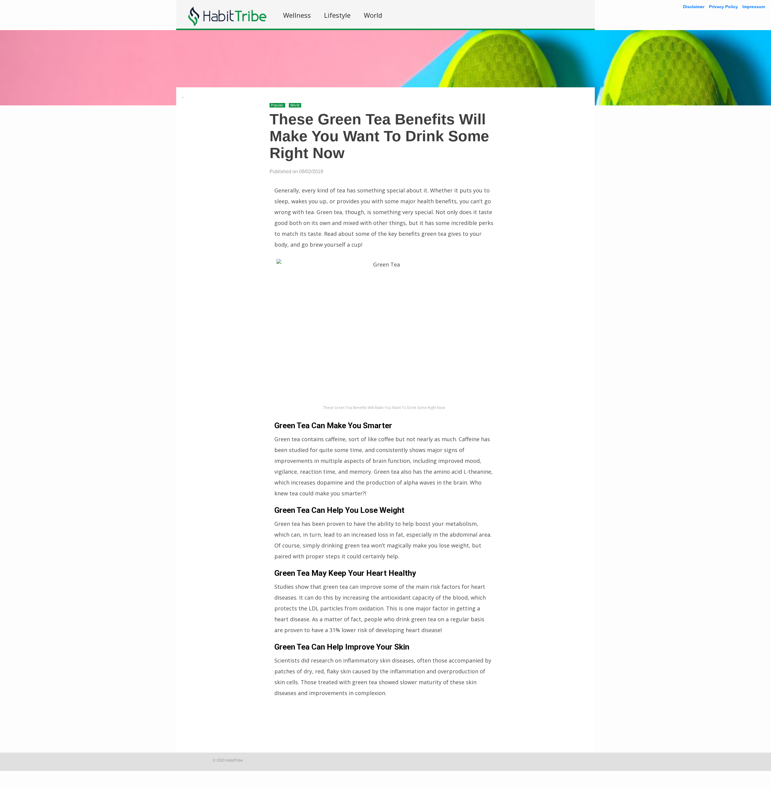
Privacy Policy (723, 6)
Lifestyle (337, 15)
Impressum (753, 6)
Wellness (297, 15)
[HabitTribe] (227, 24)
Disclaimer (693, 6)
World (373, 15)
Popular (277, 105)
